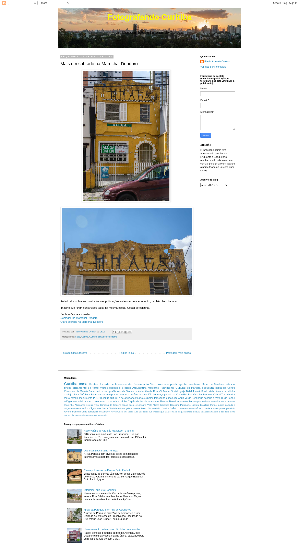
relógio (68, 401)
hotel (96, 401)
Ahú (82, 394)
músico (121, 408)
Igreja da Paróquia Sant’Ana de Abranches (107, 509)
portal (229, 408)
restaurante (104, 394)
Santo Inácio (171, 412)
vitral (96, 405)
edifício (230, 384)
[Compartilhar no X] (122, 332)
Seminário (197, 398)
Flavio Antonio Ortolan (217, 61)
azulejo (68, 394)
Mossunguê (158, 412)
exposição (172, 398)
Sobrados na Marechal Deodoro (78, 317)
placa (76, 394)
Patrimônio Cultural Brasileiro (194, 405)
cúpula (221, 405)
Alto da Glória (125, 391)
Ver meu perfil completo (213, 66)
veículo (89, 405)
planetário (102, 415)
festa (101, 411)
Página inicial (126, 353)
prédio (174, 384)
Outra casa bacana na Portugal (101, 450)
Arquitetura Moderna (145, 387)
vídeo (130, 412)
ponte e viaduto (186, 408)
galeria (129, 408)
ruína (185, 401)
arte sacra (153, 401)
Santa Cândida (109, 408)
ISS (151, 412)
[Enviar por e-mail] (114, 332)
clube (124, 401)
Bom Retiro (91, 394)
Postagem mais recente (74, 353)
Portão (213, 405)
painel (167, 394)
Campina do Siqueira (110, 405)
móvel (107, 411)
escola (75, 391)
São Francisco (159, 384)
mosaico (88, 401)
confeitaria (93, 411)
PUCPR (97, 398)
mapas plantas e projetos (76, 415)
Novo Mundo (117, 412)
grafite (112, 391)
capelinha (229, 391)
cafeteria (188, 412)
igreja (182, 391)
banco (125, 405)
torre (99, 408)
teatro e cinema (145, 398)
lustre (232, 412)
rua (110, 401)
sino (126, 412)
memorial (78, 401)
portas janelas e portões (124, 394)
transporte (159, 398)
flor (191, 401)
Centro (84, 336)
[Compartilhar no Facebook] (126, 332)
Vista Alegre (153, 405)
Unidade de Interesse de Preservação (124, 384)
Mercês (84, 391)
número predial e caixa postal (210, 408)
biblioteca (164, 405)
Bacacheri (94, 391)
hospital (197, 401)
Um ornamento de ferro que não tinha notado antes (112, 529)
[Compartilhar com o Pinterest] (130, 332)
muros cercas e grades (115, 387)
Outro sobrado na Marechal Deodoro (81, 321)
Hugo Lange (228, 398)
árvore (219, 391)
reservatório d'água (86, 408)
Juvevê (197, 391)
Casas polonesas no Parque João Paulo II (107, 470)
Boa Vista (193, 394)
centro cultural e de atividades (119, 398)
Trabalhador (228, 394)
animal (116, 401)
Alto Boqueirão (141, 412)
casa (77, 336)
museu (104, 391)
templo (75, 398)
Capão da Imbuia (137, 401)
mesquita (92, 415)
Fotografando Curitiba (149, 17)
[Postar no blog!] (118, 332)
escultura (208, 387)
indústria (206, 401)
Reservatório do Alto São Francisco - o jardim (109, 430)
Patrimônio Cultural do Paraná (180, 387)
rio (233, 408)
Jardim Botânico (170, 408)
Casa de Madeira (213, 384)
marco (103, 401)
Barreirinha (175, 401)
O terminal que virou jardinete (100, 490)
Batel (189, 391)
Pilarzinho (69, 405)
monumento (85, 398)
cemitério (156, 408)
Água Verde (184, 398)
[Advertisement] (187, 451)
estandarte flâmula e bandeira (215, 412)
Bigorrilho (174, 405)
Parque (164, 401)
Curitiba (93, 336)
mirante (136, 408)
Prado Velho (208, 391)
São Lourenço (155, 394)
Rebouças (220, 387)
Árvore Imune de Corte (75, 411)
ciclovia (196, 412)
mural (67, 398)
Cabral (217, 394)
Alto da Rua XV (153, 391)
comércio (138, 391)
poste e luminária (137, 405)
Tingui (180, 412)
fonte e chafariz (227, 401)
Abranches (80, 405)
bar (173, 394)
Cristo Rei (181, 394)
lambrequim (205, 394)
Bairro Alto (146, 408)
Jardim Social (170, 391)
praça (67, 387)
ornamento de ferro (107, 336)
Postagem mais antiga (178, 353)
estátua (143, 394)
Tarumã (214, 401)
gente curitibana (190, 384)
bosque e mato (212, 398)
